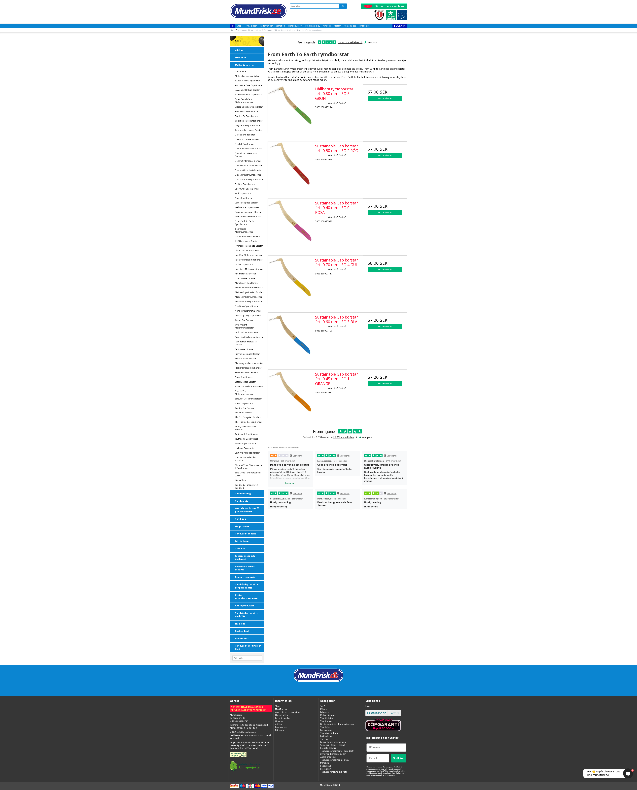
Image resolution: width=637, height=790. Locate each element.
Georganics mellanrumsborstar (244, 230)
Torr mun (240, 548)
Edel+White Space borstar (247, 188)
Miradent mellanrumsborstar (248, 297)
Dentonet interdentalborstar (248, 170)
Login (368, 706)
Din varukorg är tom (385, 6)
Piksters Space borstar (245, 358)
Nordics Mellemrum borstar (248, 310)
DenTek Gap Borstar (244, 144)
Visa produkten (385, 98)
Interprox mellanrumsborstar (248, 259)
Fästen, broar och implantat (245, 557)
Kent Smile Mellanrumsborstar (249, 269)
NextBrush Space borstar (247, 306)
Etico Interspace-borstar (246, 202)
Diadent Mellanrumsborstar (248, 174)
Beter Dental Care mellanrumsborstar (244, 101)
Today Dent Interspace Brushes (245, 428)
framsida (240, 623)
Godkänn (398, 758)
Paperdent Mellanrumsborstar (249, 337)
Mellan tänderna (244, 65)
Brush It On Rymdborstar (246, 116)
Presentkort (242, 638)
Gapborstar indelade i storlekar (245, 459)
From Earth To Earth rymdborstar (244, 223)
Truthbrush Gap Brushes (246, 434)
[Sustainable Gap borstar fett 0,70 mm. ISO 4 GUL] (290, 278)
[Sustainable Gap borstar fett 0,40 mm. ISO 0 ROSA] (290, 220)
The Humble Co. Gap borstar (248, 422)
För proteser (242, 526)
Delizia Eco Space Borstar (247, 139)
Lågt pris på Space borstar (247, 452)
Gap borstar (241, 71)
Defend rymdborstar (245, 134)
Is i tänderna (242, 541)
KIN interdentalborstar (245, 273)
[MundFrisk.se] (258, 10)
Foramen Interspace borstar (248, 212)
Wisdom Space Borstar (246, 443)
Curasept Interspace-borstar (248, 130)
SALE (238, 41)
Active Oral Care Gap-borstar (249, 85)
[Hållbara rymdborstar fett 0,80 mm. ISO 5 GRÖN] (290, 106)
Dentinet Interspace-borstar (248, 161)
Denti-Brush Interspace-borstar (246, 155)
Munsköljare (241, 480)
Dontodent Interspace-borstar (249, 179)
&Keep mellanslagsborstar (247, 80)
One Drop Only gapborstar (248, 315)
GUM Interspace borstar (246, 241)
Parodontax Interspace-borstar (246, 343)
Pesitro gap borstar (244, 349)
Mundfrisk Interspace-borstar (249, 301)
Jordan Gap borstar (244, 264)
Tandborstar (242, 500)
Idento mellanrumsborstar (247, 250)
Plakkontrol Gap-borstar (246, 372)
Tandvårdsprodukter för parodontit (247, 586)
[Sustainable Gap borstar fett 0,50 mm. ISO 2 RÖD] (290, 163)
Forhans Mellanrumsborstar (248, 216)
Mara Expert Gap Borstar (246, 283)
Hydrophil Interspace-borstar (249, 245)
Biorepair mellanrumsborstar (249, 106)
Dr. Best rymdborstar (245, 184)
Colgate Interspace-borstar (248, 125)
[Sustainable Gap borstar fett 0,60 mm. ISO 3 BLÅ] (290, 335)
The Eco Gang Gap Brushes (247, 417)
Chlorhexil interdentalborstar (248, 120)
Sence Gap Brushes (244, 377)
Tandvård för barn (245, 533)
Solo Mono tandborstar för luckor (248, 474)
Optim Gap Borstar (244, 320)
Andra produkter (244, 605)
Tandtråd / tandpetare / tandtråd (246, 486)
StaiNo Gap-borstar (244, 403)
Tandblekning (243, 493)
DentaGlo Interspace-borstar (248, 148)
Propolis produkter (246, 577)
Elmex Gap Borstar (244, 198)
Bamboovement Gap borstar (248, 94)
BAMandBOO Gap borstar (247, 90)
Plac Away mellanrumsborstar (249, 363)
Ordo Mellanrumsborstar (247, 332)
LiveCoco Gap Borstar (245, 278)
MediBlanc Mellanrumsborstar (249, 287)
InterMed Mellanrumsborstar (248, 255)
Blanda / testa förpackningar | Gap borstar (249, 466)
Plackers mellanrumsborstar (248, 367)
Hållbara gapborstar (245, 448)
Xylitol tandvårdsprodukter (246, 596)
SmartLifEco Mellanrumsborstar (244, 392)
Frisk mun (240, 57)
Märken (239, 50)
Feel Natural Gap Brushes (247, 207)
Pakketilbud (242, 630)
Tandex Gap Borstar (244, 408)
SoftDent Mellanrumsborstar (248, 398)
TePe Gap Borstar (243, 412)
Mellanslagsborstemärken (247, 76)
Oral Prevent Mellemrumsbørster (244, 326)
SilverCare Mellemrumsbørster (249, 386)
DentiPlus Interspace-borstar (248, 165)
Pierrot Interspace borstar (247, 354)
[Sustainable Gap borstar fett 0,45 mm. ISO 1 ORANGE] (290, 392)
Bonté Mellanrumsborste (246, 111)
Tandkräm (241, 518)
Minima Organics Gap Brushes (249, 292)
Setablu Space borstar (245, 381)
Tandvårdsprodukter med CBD (247, 615)
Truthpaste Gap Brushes (246, 438)
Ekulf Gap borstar (243, 193)
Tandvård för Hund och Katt (248, 647)
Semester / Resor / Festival (245, 568)
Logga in (399, 25)
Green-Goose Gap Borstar (247, 236)
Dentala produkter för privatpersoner (247, 510)
